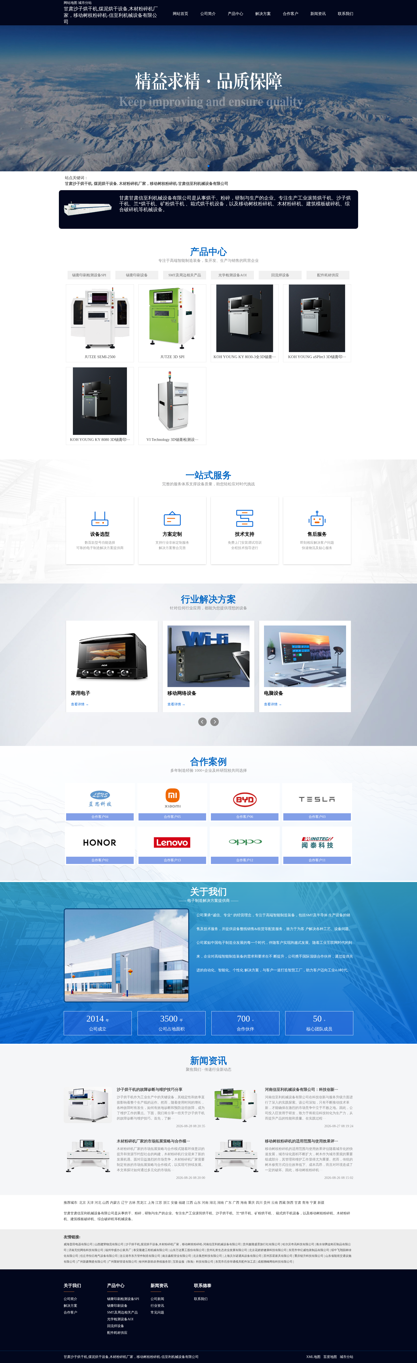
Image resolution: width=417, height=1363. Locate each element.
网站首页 (180, 14)
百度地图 (330, 1357)
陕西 (290, 1202)
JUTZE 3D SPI (172, 357)
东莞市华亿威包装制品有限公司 (309, 1250)
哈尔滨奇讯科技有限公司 (298, 1244)
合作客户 (290, 14)
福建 (182, 1202)
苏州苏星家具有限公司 (278, 1256)
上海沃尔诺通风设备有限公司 (243, 1256)
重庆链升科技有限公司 (308, 1256)
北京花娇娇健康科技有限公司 (268, 1250)
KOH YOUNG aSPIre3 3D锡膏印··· (317, 357)
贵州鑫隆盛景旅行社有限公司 (261, 1244)
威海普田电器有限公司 (78, 1244)
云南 (274, 1202)
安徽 (174, 1202)
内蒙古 (115, 1202)
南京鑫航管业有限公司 (176, 1256)
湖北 (212, 1202)
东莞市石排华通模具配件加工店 (235, 1261)
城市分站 (85, 3)
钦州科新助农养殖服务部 (155, 1261)
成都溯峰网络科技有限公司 (275, 1261)
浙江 (166, 1202)
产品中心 (235, 14)
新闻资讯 (318, 14)
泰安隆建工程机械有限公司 (150, 1250)
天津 (90, 1202)
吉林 (132, 1202)
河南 (205, 1202)
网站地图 (70, 3)
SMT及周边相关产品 (122, 1312)
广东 (228, 1202)
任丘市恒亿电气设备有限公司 (99, 1256)
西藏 (282, 1202)
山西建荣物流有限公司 (109, 1244)
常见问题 (157, 1312)
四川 (259, 1202)
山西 (105, 1202)
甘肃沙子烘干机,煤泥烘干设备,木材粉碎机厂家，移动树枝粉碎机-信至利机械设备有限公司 (111, 15)
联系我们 (345, 14)
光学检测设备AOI (120, 1319)
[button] (208, 166)
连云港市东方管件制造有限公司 (140, 1256)
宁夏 (313, 1202)
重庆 (251, 1202)
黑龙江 (142, 1202)
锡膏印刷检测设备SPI (123, 1299)
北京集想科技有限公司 (207, 1256)
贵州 (267, 1202)
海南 (243, 1202)
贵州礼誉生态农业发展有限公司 (227, 1250)
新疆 (321, 1202)
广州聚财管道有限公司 (122, 1261)
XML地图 (313, 1357)
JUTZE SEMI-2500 (100, 357)
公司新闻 (157, 1299)
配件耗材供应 (117, 1333)
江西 (189, 1202)
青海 (305, 1202)
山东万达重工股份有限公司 (187, 1250)
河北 (98, 1202)
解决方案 (263, 14)
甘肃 (297, 1202)
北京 (82, 1202)
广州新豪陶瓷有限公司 (91, 1261)
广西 (236, 1202)
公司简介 (208, 14)
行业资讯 (157, 1305)
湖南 (220, 1202)
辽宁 (124, 1202)
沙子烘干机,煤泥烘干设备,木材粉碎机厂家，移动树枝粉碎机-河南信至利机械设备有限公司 (183, 1244)
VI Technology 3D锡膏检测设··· (172, 440)
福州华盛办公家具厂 (118, 1250)
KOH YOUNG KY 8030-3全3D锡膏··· (245, 357)
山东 (197, 1202)
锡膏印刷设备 (117, 1305)
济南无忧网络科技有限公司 (86, 1250)
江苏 (158, 1202)
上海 (151, 1202)
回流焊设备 (115, 1326)
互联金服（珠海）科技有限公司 (193, 1261)
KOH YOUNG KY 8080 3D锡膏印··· (100, 440)
